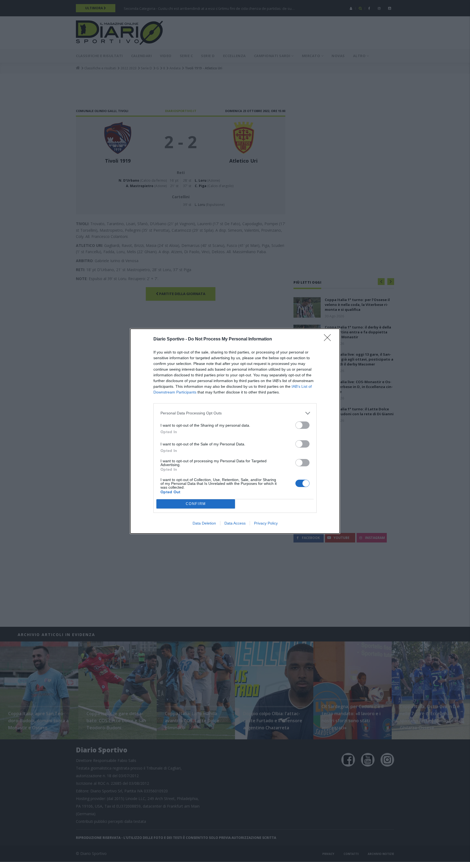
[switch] (302, 425)
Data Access (235, 523)
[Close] (329, 339)
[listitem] (235, 413)
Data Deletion (204, 523)
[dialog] (235, 431)
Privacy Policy (266, 523)
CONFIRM (196, 504)
